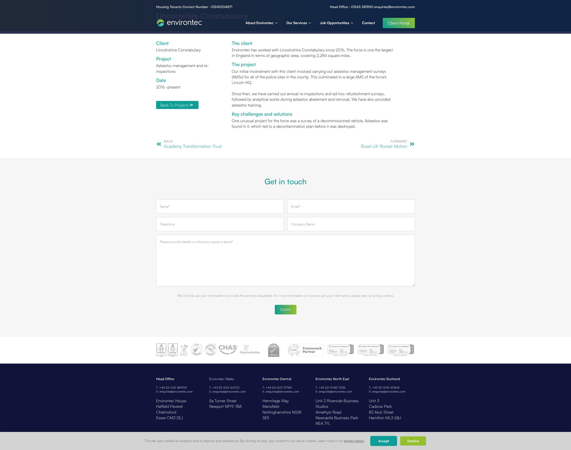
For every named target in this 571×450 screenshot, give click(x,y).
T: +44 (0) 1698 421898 (384, 387)
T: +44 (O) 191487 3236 (330, 387)
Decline (413, 441)
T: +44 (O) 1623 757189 (277, 387)
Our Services (296, 23)
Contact (368, 23)
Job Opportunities (334, 23)
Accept (383, 441)
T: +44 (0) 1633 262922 (224, 387)
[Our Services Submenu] (311, 23)
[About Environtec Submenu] (277, 23)
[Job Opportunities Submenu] (353, 23)
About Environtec (259, 23)
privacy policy (354, 441)
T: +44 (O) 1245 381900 (171, 387)
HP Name (157, 162)
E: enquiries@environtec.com (174, 391)
